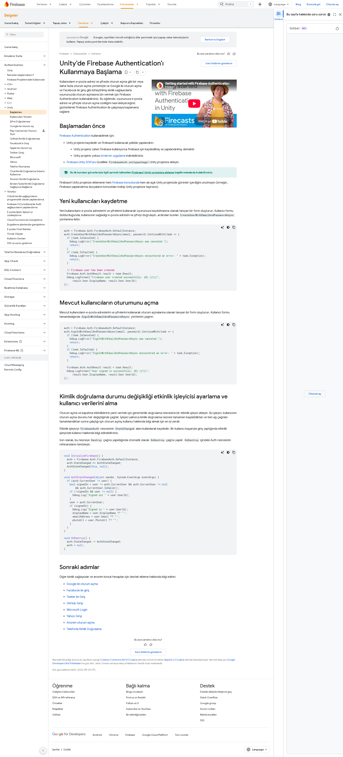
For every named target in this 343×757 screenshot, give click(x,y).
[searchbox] (24, 34)
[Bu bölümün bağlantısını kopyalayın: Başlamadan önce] (108, 126)
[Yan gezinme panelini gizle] (43, 750)
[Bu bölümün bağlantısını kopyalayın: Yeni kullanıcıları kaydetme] (131, 201)
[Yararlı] (228, 54)
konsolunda (125, 182)
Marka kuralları (208, 714)
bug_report (329, 14)
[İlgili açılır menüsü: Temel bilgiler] (45, 23)
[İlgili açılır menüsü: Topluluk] (160, 4)
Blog (298, 4)
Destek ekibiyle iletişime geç (216, 691)
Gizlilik (67, 749)
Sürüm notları (207, 708)
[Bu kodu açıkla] (222, 227)
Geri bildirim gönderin (218, 63)
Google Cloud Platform (155, 734)
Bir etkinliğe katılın (136, 714)
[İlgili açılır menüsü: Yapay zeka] (70, 23)
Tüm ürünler (181, 734)
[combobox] (236, 4)
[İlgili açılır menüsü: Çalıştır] (71, 4)
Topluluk (151, 4)
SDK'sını (81, 162)
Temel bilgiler (33, 23)
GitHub (56, 714)
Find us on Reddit (135, 697)
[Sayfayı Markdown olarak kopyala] (137, 72)
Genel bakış (11, 23)
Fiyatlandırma (105, 4)
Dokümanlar (127, 4)
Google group (208, 703)
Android (97, 734)
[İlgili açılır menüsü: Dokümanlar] (138, 4)
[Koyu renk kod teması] (228, 227)
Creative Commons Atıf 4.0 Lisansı (118, 659)
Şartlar (56, 749)
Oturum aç (332, 4)
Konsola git (313, 4)
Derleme (42, 4)
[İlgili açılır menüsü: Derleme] (51, 4)
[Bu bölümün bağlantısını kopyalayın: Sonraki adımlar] (103, 567)
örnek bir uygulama (112, 156)
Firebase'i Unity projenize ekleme (153, 172)
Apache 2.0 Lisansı (174, 659)
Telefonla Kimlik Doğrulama (84, 629)
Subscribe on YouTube (138, 708)
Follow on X (132, 703)
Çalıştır (63, 4)
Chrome (113, 734)
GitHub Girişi (75, 603)
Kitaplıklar (57, 708)
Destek (172, 4)
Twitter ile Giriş (76, 597)
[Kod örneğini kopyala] (234, 227)
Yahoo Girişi (74, 616)
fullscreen (334, 14)
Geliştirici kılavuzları (63, 691)
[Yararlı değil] (234, 54)
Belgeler (11, 15)
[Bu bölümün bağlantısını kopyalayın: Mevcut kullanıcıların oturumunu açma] (162, 303)
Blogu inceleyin (134, 691)
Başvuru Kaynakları (132, 23)
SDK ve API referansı (63, 697)
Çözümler (85, 4)
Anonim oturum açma (81, 622)
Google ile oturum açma (82, 584)
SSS (202, 720)
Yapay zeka (59, 23)
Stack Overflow (209, 697)
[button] (21, 56)
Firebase (64, 53)
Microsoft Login (77, 610)
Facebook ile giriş (78, 590)
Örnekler (155, 23)
